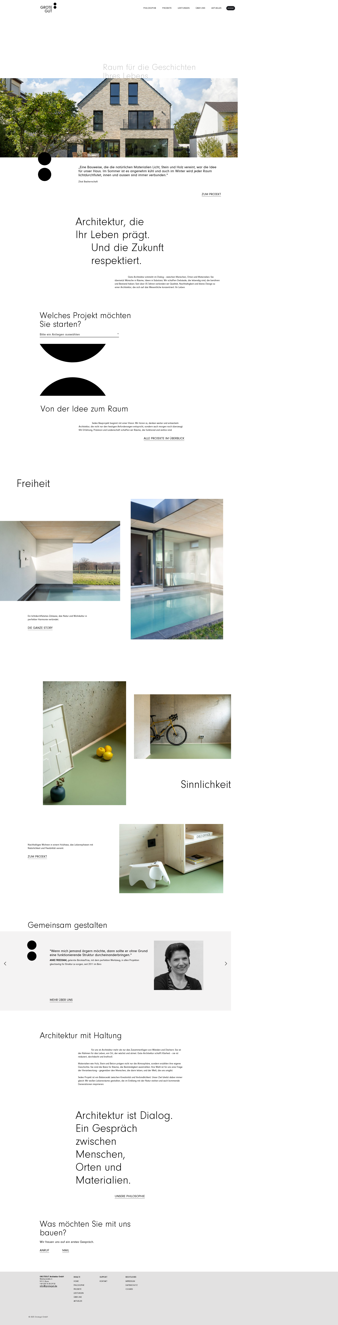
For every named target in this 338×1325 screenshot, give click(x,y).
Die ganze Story (40, 628)
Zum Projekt (37, 856)
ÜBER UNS (78, 1297)
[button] (5, 117)
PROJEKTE (77, 1289)
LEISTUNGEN (79, 1293)
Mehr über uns (61, 1000)
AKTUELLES (78, 1301)
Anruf (44, 1250)
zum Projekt (211, 190)
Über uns (200, 8)
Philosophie (149, 8)
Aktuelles (216, 8)
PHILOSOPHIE (79, 1285)
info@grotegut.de (48, 1286)
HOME (76, 1281)
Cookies (129, 1289)
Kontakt (231, 8)
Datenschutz (132, 1285)
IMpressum (130, 1281)
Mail (65, 1250)
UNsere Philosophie (130, 1196)
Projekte (167, 8)
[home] (48, 8)
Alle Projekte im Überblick (164, 438)
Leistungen (183, 8)
